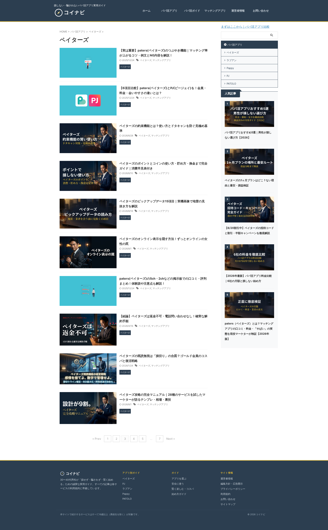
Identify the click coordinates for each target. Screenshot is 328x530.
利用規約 (225, 494)
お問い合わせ (228, 499)
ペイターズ (145, 60)
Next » (170, 439)
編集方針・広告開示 (232, 483)
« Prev (96, 439)
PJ (228, 75)
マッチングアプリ (162, 60)
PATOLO (231, 83)
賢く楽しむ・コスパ (183, 488)
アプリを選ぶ (179, 478)
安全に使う (178, 483)
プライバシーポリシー (233, 488)
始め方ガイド (179, 494)
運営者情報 (227, 478)
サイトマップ (228, 504)
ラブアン (232, 60)
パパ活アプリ (234, 44)
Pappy (230, 68)
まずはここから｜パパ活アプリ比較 (245, 26)
